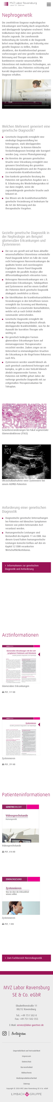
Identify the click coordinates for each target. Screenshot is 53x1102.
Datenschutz (26, 1062)
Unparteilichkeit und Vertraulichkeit (26, 1051)
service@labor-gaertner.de (30, 1025)
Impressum (26, 1056)
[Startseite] (20, 4)
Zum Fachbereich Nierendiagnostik (24, 958)
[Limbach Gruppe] (26, 1094)
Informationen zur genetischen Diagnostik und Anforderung (22, 567)
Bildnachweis (26, 1073)
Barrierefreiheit (26, 1067)
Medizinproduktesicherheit (26, 1078)
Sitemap (26, 1084)
